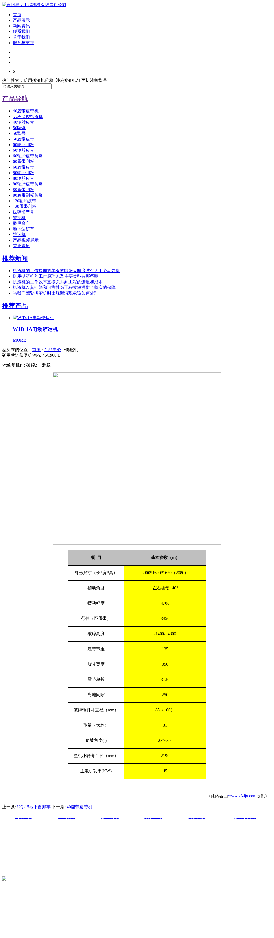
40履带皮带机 (26, 111)
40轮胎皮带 (23, 122)
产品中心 (52, 349)
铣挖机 (19, 217)
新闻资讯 (21, 26)
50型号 (19, 133)
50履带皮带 (23, 139)
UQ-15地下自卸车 (34, 806)
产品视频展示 (26, 240)
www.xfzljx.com (242, 796)
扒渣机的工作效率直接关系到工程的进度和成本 (58, 282)
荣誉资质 (21, 245)
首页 (17, 14)
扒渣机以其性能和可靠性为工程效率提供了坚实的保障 (64, 287)
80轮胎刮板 (23, 172)
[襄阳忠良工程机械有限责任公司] (34, 4)
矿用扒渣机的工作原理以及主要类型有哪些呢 (55, 276)
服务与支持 (23, 42)
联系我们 (21, 31)
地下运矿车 (23, 229)
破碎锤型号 (23, 212)
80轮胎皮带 (23, 178)
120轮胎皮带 (24, 201)
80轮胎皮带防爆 (28, 184)
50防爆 (19, 127)
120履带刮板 (24, 206)
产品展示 (21, 20)
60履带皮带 (23, 167)
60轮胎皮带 (23, 150)
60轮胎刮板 (23, 144)
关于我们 (21, 37)
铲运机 (19, 234)
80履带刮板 (23, 189)
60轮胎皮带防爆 (28, 156)
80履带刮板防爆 (28, 195)
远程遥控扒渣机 (28, 116)
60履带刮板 (23, 161)
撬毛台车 (21, 223)
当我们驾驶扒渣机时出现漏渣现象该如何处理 (55, 293)
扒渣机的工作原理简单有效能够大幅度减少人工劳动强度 (66, 270)
